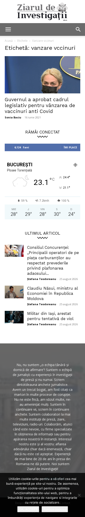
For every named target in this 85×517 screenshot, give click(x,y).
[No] (79, 495)
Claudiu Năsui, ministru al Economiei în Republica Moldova (52, 293)
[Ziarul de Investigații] (42, 11)
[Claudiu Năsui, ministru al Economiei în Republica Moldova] (14, 292)
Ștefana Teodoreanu (41, 279)
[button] (8, 29)
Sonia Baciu (13, 117)
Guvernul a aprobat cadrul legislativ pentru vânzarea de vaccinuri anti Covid (40, 105)
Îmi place (70, 147)
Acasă (9, 41)
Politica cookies (54, 509)
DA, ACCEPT (28, 509)
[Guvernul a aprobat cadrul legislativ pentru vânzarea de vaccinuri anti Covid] (42, 74)
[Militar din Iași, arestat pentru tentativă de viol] (14, 317)
